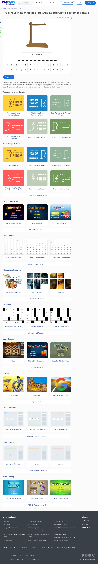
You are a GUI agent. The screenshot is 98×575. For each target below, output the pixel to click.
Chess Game (6, 524)
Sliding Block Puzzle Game (10, 527)
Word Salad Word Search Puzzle (37, 540)
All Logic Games (36, 367)
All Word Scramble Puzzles (36, 436)
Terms (4, 559)
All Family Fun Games (36, 230)
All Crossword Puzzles (36, 333)
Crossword (7, 304)
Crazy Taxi (6, 521)
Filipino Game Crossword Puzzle (12, 531)
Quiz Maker (85, 524)
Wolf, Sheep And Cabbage (35, 521)
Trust (27, 559)
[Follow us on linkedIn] (82, 555)
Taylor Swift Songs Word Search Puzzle (64, 537)
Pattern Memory (32, 524)
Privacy (11, 559)
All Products (86, 527)
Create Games (40, 3)
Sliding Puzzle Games (12, 270)
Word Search (8, 236)
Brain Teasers (8, 442)
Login (79, 3)
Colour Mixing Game (33, 527)
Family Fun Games (10, 201)
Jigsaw (6, 373)
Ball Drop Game (7, 540)
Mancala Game (58, 531)
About (26, 555)
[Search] (30, 3)
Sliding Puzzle (33, 547)
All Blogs (13, 555)
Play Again (8, 77)
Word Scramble (9, 408)
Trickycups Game (58, 521)
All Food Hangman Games (36, 195)
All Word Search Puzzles (36, 264)
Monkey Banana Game (60, 534)
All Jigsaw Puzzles (36, 402)
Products (5, 555)
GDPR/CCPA (35, 559)
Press (20, 555)
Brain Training (8, 476)
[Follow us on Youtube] (93, 555)
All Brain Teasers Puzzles (36, 471)
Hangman (14, 8)
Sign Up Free (90, 3)
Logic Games (8, 339)
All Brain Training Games (36, 505)
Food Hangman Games (12, 143)
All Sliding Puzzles (36, 299)
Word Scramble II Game (60, 524)
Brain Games (6, 8)
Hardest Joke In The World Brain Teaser (39, 531)
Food (19, 8)
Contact (33, 555)
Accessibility (20, 559)
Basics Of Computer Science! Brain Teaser (65, 527)
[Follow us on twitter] (86, 555)
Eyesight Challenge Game (61, 540)
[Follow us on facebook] (89, 555)
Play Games (53, 3)
